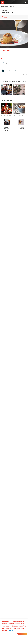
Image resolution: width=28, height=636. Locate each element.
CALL (4, 58)
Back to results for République (8, 6)
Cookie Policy (12, 630)
